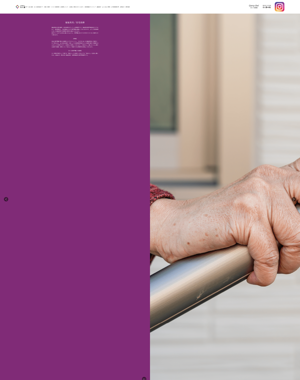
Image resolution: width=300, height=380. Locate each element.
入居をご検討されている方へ (76, 7)
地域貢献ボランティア (90, 7)
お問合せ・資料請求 (125, 7)
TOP (26, 7)
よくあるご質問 (106, 7)
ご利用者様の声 (115, 7)
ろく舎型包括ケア (38, 7)
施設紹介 (99, 7)
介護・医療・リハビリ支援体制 (51, 7)
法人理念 (31, 7)
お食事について (64, 7)
